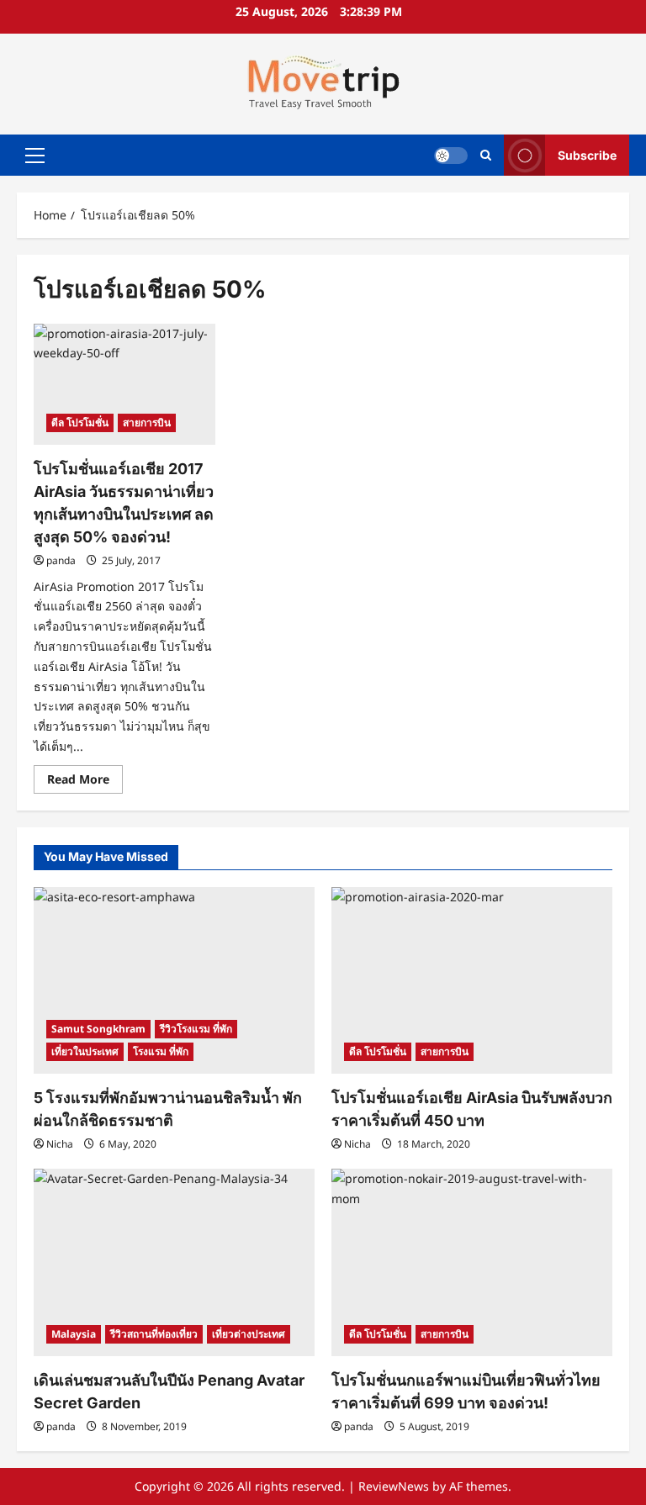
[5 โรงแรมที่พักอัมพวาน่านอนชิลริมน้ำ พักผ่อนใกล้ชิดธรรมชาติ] (174, 981)
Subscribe (587, 154)
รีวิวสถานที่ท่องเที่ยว (154, 1334)
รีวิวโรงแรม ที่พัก (196, 1029)
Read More (85, 782)
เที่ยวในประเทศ (85, 1051)
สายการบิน (147, 422)
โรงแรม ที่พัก (160, 1051)
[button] (35, 154)
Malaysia (73, 1334)
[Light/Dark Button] (451, 154)
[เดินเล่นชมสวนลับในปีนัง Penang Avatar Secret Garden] (174, 1262)
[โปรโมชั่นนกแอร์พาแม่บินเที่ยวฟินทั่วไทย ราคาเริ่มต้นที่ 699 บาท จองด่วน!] (471, 1262)
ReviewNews (393, 1486)
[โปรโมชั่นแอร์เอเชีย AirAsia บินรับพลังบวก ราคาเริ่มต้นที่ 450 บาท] (471, 981)
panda (61, 560)
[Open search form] (485, 155)
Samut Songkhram (98, 1029)
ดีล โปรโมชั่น (80, 422)
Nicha (59, 1144)
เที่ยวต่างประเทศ (248, 1334)
